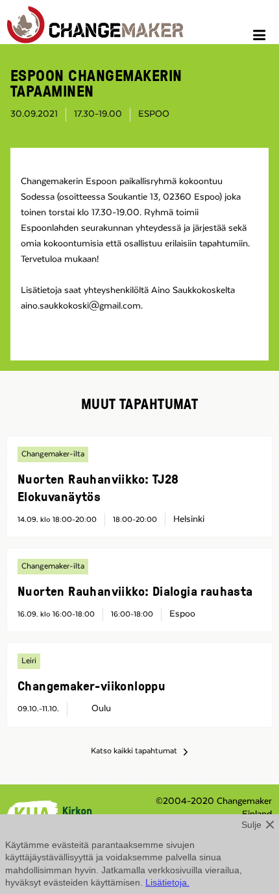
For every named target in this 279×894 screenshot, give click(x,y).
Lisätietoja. (167, 882)
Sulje (251, 824)
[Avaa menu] (261, 37)
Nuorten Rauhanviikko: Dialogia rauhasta (135, 591)
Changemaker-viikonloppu (91, 685)
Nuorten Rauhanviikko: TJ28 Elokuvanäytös (98, 487)
